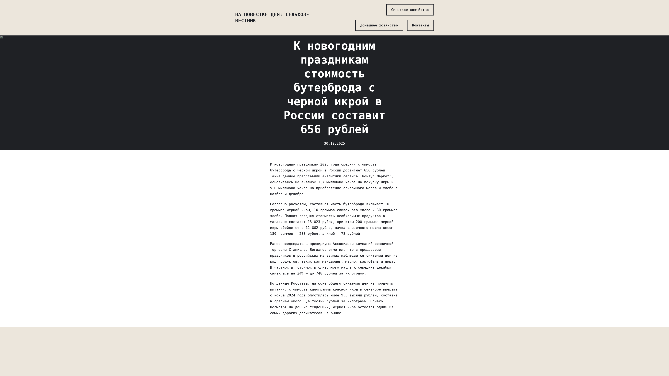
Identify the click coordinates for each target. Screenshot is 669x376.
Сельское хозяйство (410, 10)
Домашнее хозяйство (379, 25)
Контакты (420, 25)
